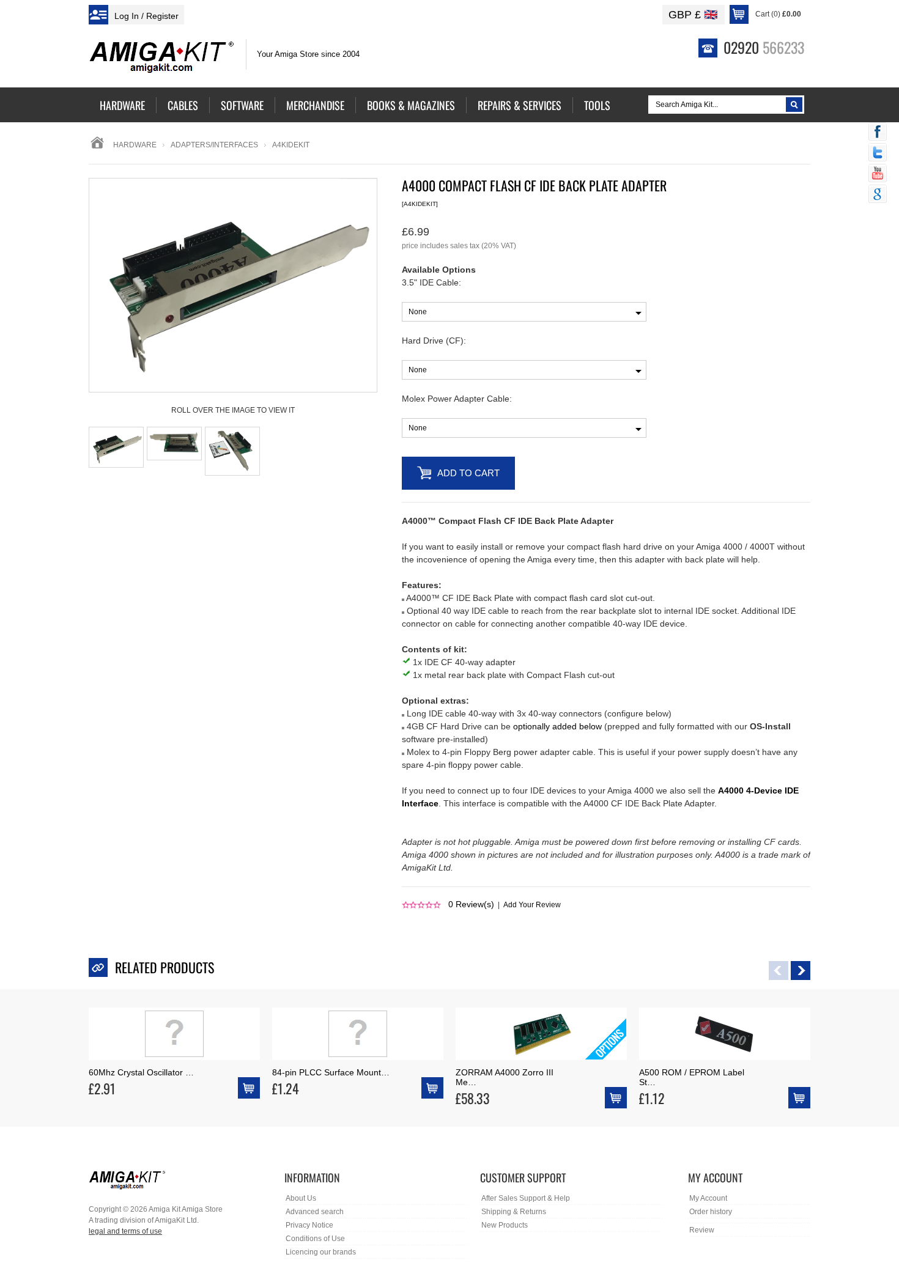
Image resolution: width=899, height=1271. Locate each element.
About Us (301, 1198)
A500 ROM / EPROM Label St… (691, 1077)
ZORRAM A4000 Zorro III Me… (504, 1077)
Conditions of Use (315, 1238)
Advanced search (315, 1211)
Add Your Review (532, 905)
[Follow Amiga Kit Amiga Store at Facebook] (877, 132)
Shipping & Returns (513, 1211)
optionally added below (557, 726)
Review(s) (471, 904)
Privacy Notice (309, 1225)
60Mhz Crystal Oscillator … (141, 1072)
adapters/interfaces (214, 145)
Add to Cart (468, 473)
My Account (708, 1198)
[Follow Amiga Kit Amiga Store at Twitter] (877, 153)
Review (701, 1230)
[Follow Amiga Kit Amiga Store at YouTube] (877, 174)
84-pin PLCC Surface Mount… (331, 1072)
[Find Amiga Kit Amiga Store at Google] (877, 195)
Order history (710, 1211)
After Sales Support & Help (525, 1198)
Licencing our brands (321, 1252)
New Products (504, 1225)
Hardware (135, 145)
